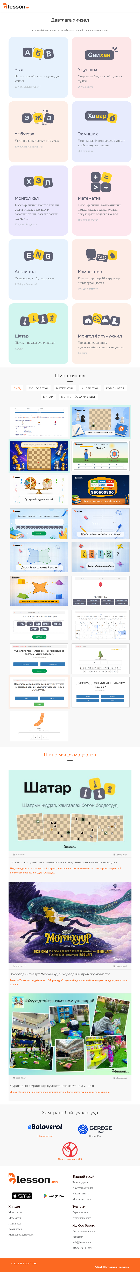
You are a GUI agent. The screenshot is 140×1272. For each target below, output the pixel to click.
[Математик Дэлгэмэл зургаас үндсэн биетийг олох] (39, 591)
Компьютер (115, 388)
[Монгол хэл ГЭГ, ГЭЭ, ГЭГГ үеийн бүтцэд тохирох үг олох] (39, 625)
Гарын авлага (80, 1212)
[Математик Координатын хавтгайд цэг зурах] (101, 523)
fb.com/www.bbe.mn (84, 1231)
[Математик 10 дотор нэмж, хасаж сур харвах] (101, 456)
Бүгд (17, 388)
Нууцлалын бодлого (116, 1266)
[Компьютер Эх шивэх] (101, 625)
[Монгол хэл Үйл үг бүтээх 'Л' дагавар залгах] (39, 523)
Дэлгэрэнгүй (121, 854)
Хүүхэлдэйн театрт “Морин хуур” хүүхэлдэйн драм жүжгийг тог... (61, 974)
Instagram (78, 1236)
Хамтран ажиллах (83, 1187)
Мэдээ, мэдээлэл (82, 1199)
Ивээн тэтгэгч (81, 1193)
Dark (100, 1266)
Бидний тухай (83, 1176)
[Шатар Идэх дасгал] (101, 422)
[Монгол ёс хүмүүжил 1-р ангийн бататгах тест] (39, 692)
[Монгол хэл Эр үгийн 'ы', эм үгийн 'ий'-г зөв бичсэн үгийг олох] (39, 658)
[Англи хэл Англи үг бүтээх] (39, 726)
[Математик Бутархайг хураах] (39, 490)
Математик (65, 388)
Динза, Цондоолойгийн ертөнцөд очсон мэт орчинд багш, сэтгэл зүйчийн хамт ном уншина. (60, 1091)
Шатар (48, 396)
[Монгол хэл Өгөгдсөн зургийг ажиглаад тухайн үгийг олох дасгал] (101, 658)
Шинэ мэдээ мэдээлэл (70, 755)
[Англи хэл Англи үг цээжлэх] (101, 692)
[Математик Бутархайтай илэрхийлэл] (101, 557)
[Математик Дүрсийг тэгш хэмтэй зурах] (39, 557)
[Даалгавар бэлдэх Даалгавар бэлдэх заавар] (39, 422)
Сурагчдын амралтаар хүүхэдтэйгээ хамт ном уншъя (52, 1086)
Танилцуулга (80, 1182)
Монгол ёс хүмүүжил (78, 396)
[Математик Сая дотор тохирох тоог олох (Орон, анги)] (101, 490)
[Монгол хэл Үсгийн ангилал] (101, 591)
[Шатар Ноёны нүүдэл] (39, 456)
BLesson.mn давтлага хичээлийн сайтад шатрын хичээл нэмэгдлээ (63, 862)
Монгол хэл (38, 388)
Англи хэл (90, 388)
